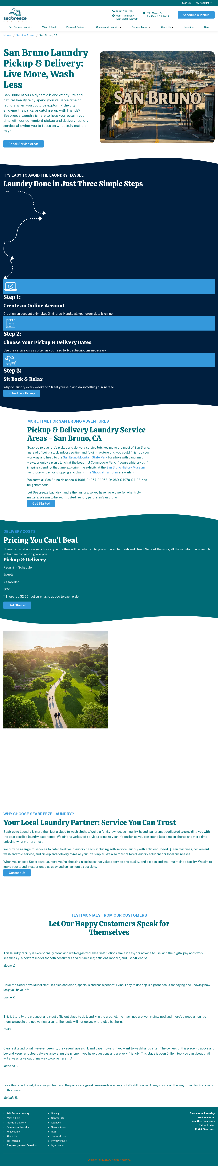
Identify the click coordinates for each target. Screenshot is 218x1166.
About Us (165, 27)
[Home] (15, 14)
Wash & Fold (49, 27)
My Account (202, 3)
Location (188, 27)
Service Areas (139, 27)
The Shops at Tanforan (102, 472)
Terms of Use (58, 1136)
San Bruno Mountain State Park (85, 457)
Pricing (55, 1113)
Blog (206, 27)
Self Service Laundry (20, 27)
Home (7, 35)
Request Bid (13, 1131)
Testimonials (13, 1140)
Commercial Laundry (107, 27)
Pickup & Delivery (76, 27)
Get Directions (206, 1129)
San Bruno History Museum (125, 467)
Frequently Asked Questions (22, 1145)
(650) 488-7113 (124, 11)
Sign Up (186, 3)
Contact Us (57, 1118)
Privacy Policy (59, 1140)
